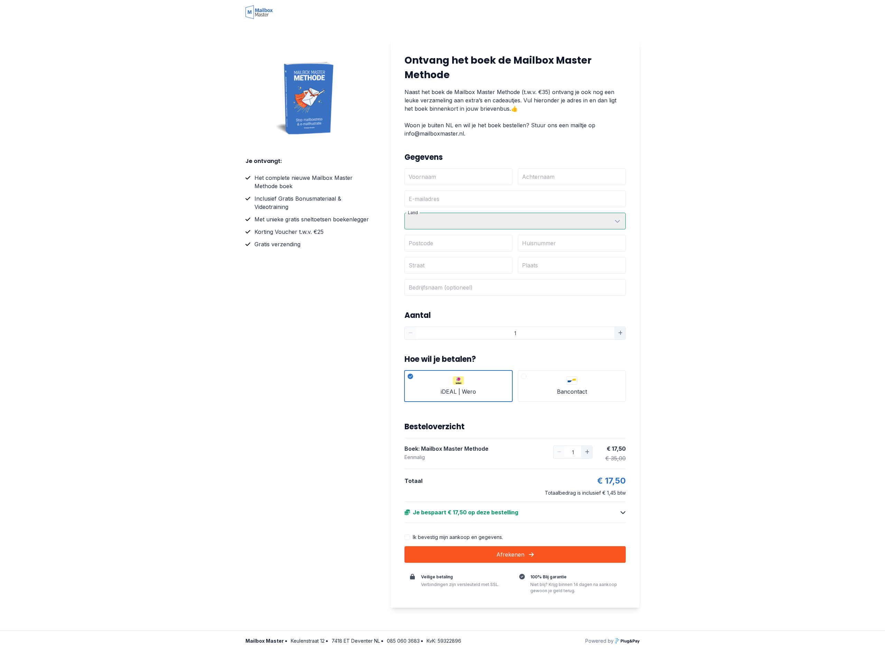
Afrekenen (511, 554)
